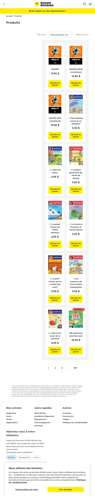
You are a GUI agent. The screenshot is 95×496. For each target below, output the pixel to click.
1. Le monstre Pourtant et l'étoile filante (76, 227)
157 (75, 368)
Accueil (9, 16)
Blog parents (40, 419)
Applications (12, 422)
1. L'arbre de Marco (54, 171)
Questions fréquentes (44, 416)
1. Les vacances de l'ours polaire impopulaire (76, 282)
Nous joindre (40, 413)
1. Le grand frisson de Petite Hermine (55, 228)
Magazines (11, 413)
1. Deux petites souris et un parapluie (76, 121)
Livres (8, 416)
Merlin (9, 419)
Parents (11, 457)
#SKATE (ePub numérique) (76, 70)
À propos (67, 413)
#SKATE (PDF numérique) (55, 119)
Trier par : (41, 35)
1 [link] (48, 368)
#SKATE (55, 69)
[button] (4, 4)
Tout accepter (65, 489)
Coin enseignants (42, 422)
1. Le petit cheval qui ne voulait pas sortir (55, 282)
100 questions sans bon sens (76, 334)
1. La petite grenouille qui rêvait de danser (76, 174)
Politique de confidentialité (75, 422)
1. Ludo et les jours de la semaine (55, 336)
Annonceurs (68, 416)
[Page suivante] (82, 368)
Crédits (66, 419)
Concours (38, 426)
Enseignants (24, 457)
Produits (18, 16)
